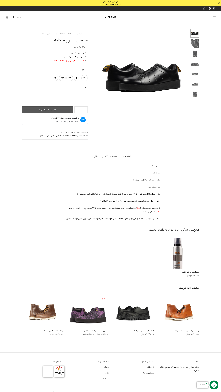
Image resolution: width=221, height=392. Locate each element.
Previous (99, 73)
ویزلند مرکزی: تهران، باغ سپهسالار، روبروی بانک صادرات (179, 369)
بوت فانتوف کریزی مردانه (52, 330)
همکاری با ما (148, 373)
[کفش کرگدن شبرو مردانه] (133, 311)
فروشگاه (150, 367)
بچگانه (106, 378)
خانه (86, 33)
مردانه (47, 135)
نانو (41, 135)
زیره (80, 33)
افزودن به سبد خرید (47, 109)
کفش (52, 135)
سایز (84, 69)
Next (185, 73)
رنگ (84, 86)
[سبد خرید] (6, 17)
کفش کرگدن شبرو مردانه (144, 330)
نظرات (94, 156)
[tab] (126, 156)
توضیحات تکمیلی (109, 156)
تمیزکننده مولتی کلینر (190, 272)
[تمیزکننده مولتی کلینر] (178, 253)
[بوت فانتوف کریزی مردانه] (42, 311)
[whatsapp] (204, 9)
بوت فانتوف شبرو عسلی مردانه (186, 330)
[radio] (84, 78)
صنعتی (58, 135)
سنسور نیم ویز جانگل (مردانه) (96, 330)
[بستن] (219, 3)
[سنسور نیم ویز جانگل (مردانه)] (88, 311)
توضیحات (126, 156)
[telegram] (210, 9)
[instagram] (214, 9)
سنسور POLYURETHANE (67, 33)
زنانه (107, 373)
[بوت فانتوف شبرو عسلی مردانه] (178, 311)
